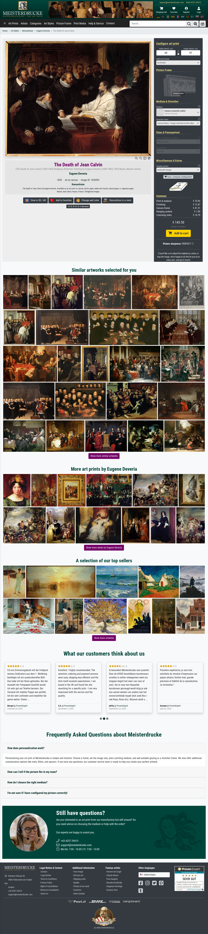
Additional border (162, 59)
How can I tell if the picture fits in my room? (32, 772)
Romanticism (27, 31)
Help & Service (96, 23)
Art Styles (49, 23)
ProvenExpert (18, 706)
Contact (110, 23)
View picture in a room (119, 200)
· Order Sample (78, 893)
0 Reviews (84, 206)
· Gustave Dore (112, 890)
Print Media (80, 23)
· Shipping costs (79, 879)
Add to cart (180, 233)
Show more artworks (104, 638)
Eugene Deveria (43, 31)
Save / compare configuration (179, 177)
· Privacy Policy (46, 882)
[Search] (189, 24)
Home (5, 31)
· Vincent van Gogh (113, 871)
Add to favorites (63, 200)
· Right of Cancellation (49, 886)
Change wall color (89, 200)
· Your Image (77, 871)
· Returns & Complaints (49, 890)
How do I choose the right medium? (27, 782)
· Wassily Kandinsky (114, 882)
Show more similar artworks (104, 455)
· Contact (43, 871)
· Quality (75, 882)
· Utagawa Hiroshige (114, 886)
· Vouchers (76, 890)
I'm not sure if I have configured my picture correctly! (37, 793)
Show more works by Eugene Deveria (104, 547)
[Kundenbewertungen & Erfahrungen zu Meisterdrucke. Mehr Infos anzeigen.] (189, 878)
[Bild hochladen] (202, 24)
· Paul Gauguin (112, 879)
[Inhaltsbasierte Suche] (195, 24)
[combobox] (178, 62)
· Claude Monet (112, 875)
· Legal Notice (45, 875)
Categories (35, 23)
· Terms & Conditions (48, 879)
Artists (24, 23)
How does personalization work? (25, 748)
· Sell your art (77, 875)
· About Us (44, 893)
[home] (4, 23)
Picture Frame (63, 23)
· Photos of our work (80, 886)
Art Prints (13, 23)
